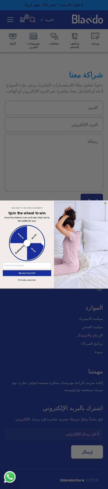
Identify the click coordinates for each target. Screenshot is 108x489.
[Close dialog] (105, 203)
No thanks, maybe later (27, 280)
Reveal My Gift (27, 273)
